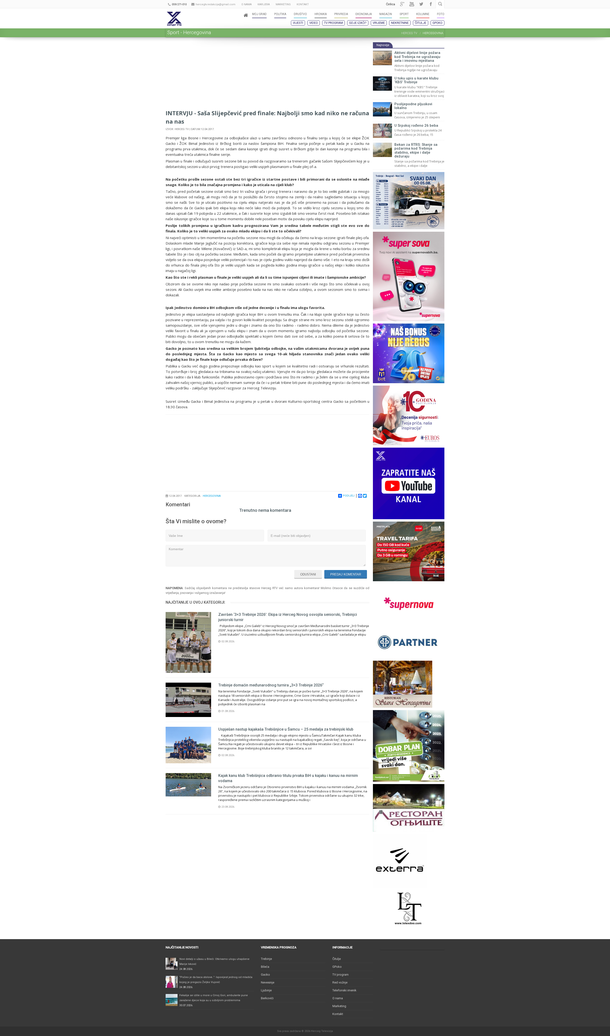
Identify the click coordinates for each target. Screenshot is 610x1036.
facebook (431, 4)
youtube (412, 4)
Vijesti (298, 23)
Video (313, 23)
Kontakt (337, 1014)
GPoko (437, 23)
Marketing (339, 1006)
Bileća (265, 966)
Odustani (308, 574)
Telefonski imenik (344, 990)
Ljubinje (266, 990)
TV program (333, 23)
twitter (421, 4)
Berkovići (267, 998)
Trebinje (266, 959)
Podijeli (349, 495)
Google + (402, 4)
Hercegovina (212, 495)
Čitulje (420, 23)
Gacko (265, 974)
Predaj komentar (345, 574)
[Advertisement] (267, 75)
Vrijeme (379, 23)
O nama (337, 998)
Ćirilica (390, 4)
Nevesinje (267, 982)
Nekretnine (400, 23)
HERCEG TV (409, 33)
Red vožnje (339, 982)
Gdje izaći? (357, 23)
